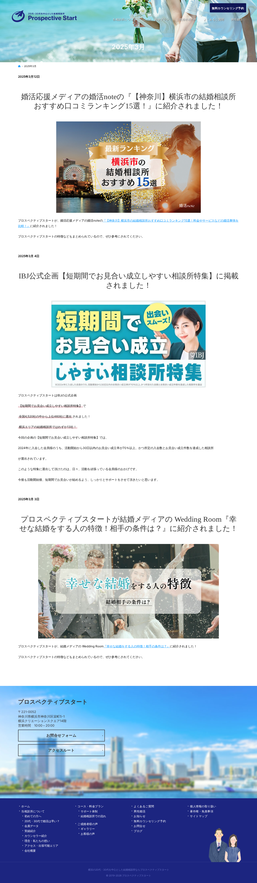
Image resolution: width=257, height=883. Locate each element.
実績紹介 (30, 831)
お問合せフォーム (61, 735)
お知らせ (139, 816)
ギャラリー (88, 828)
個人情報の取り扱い (203, 806)
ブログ (138, 831)
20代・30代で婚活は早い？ (42, 821)
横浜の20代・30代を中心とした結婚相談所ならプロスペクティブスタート (128, 869)
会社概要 (30, 850)
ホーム (25, 806)
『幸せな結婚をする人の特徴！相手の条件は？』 (137, 646)
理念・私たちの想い (37, 840)
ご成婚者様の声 (88, 824)
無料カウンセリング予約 (150, 821)
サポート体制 (89, 811)
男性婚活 (139, 811)
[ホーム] (19, 66)
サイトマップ (198, 816)
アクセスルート (61, 750)
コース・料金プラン (91, 806)
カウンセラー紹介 (35, 835)
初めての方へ (32, 816)
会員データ (31, 826)
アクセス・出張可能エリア (41, 845)
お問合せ (139, 826)
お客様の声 (88, 833)
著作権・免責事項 (201, 811)
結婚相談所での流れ (93, 816)
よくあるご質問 (144, 806)
